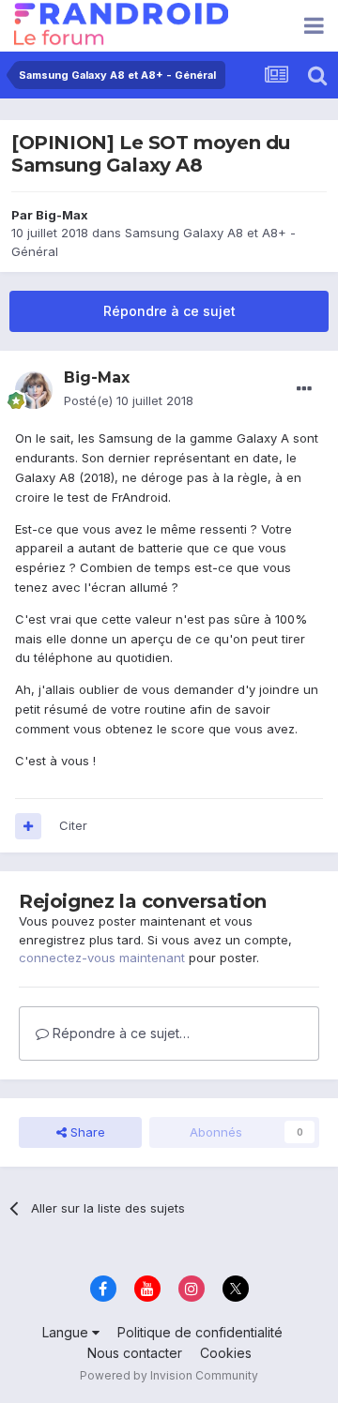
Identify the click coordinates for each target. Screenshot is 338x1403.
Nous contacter (134, 1353)
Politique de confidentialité (200, 1332)
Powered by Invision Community (169, 1375)
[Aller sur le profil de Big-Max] (34, 390)
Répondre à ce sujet (169, 311)
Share (86, 1131)
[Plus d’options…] (304, 389)
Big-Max (62, 214)
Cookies (226, 1353)
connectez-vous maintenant (102, 957)
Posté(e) (128, 400)
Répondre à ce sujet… (119, 1033)
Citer (73, 825)
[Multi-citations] (28, 826)
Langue (67, 1332)
